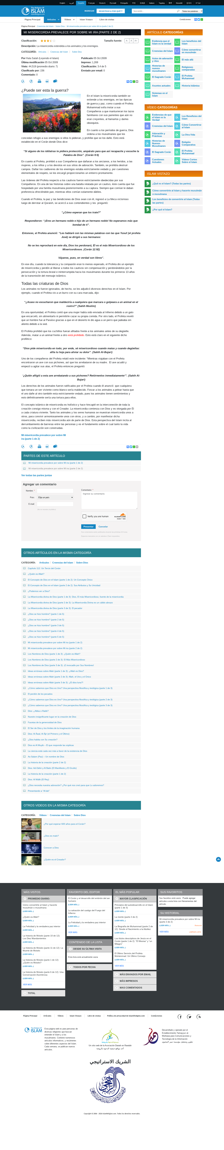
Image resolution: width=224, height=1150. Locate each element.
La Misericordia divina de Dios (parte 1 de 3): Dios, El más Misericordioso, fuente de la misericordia (76, 597)
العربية (71, 3)
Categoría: (29, 52)
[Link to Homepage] (32, 11)
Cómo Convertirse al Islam (191, 126)
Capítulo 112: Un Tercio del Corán (44, 568)
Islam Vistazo (86, 19)
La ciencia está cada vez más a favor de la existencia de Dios (57, 751)
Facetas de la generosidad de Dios (45, 722)
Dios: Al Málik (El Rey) (38, 779)
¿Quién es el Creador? (55, 859)
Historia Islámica (190, 85)
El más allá (187, 59)
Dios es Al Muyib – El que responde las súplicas (51, 745)
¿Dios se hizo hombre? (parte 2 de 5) (46, 619)
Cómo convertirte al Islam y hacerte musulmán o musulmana (177, 192)
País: (32, 497)
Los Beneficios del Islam (191, 117)
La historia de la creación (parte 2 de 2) (47, 762)
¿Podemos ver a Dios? (39, 591)
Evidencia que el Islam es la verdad (161, 42)
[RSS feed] (199, 1017)
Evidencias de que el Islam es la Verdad (161, 117)
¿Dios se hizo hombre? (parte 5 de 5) (46, 637)
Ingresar (89, 11)
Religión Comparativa (188, 143)
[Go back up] (218, 859)
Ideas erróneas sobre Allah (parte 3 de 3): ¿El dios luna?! (55, 682)
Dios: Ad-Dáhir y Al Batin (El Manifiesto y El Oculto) (52, 768)
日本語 (142, 3)
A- (127, 40)
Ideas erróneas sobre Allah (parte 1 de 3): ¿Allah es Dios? (56, 671)
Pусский (113, 3)
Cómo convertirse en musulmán (191, 51)
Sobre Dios (60, 26)
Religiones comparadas (188, 68)
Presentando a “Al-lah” (39, 791)
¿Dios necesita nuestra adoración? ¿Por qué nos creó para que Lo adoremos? (66, 785)
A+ (136, 40)
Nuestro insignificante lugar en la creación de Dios (52, 717)
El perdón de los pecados (40, 694)
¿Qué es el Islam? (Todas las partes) (171, 183)
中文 (134, 3)
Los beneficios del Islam (191, 42)
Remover (198, 925)
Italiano (151, 3)
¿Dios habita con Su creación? (42, 739)
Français (91, 3)
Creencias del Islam (45, 26)
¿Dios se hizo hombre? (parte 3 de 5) (46, 625)
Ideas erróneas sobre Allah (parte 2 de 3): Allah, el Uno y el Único (59, 676)
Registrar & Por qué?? (111, 11)
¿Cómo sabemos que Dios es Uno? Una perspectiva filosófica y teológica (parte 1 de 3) (70, 688)
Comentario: (87, 490)
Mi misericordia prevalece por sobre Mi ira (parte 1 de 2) (43, 437)
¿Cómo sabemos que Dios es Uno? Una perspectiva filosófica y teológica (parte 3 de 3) (70, 705)
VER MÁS (27, 984)
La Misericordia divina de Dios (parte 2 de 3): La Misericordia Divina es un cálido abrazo (70, 602)
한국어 (189, 3)
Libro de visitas (107, 19)
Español (81, 3)
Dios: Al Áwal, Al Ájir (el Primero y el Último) (48, 734)
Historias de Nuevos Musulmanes (159, 143)
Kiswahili (179, 3)
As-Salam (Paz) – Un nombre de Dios (46, 756)
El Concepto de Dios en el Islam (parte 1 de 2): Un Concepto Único (60, 580)
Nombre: (30, 491)
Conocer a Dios (51, 847)
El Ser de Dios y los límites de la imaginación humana (54, 728)
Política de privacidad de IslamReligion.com (126, 1016)
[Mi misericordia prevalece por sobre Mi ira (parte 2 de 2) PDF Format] (47, 81)
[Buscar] (178, 11)
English (62, 3)
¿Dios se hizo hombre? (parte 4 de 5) (46, 631)
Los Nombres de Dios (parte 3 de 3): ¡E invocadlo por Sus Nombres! (61, 665)
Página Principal (32, 19)
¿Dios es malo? (51, 836)
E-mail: (31, 504)
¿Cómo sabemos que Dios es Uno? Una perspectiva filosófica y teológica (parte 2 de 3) (70, 699)
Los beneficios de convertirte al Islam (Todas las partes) (176, 201)
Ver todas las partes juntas (36, 475)
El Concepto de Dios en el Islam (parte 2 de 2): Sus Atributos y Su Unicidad (64, 585)
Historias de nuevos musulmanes (159, 68)
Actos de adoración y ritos (162, 59)
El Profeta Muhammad (188, 77)
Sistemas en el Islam (159, 94)
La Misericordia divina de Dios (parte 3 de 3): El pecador (55, 608)
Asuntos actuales (161, 85)
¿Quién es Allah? (36, 574)
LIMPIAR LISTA (195, 932)
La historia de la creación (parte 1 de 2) (47, 774)
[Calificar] (23, 81)
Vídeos (67, 19)
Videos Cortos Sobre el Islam (189, 160)
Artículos (51, 19)
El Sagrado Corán (161, 77)
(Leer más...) (28, 911)
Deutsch (102, 3)
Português (124, 3)
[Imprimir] (39, 81)
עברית (198, 3)
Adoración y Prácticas (158, 134)
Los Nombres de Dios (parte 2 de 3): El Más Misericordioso (56, 659)
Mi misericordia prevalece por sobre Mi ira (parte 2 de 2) (55, 468)
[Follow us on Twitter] (189, 1017)
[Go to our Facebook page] (180, 1017)
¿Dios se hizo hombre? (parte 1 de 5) (46, 614)
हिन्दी (170, 3)
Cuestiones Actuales (158, 160)
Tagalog (162, 3)
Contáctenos (185, 19)
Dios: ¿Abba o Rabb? (38, 711)
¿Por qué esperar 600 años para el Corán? (64, 824)
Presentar (88, 526)
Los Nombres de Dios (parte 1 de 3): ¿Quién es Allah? (54, 654)
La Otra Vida (188, 134)
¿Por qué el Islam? (162, 209)
